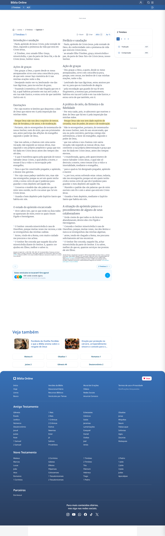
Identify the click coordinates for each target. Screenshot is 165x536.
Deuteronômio (19, 427)
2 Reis (50, 416)
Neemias (52, 430)
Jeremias (87, 423)
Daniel (86, 434)
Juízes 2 (28, 364)
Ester (50, 434)
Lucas (15, 465)
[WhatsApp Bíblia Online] (79, 514)
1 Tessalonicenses (56, 476)
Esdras (51, 427)
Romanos (17, 476)
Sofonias (122, 430)
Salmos (51, 441)
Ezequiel (86, 430)
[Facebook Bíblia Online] (85, 514)
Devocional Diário (55, 389)
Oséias (86, 437)
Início (15, 385)
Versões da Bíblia (55, 385)
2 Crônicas (52, 423)
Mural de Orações (91, 385)
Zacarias (121, 437)
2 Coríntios (53, 458)
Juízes (15, 434)
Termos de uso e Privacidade (130, 385)
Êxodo (16, 416)
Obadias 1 (62, 356)
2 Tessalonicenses (56, 479)
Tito (85, 465)
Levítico (16, 419)
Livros (19, 30)
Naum (121, 423)
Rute (15, 437)
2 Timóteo (29, 30)
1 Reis (50, 412)
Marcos (16, 462)
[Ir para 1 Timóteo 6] (15, 266)
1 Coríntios (18, 479)
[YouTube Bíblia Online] (74, 514)
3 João (121, 469)
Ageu (120, 434)
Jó (49, 437)
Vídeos (86, 389)
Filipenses (52, 469)
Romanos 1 (96, 356)
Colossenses (53, 472)
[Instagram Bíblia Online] (68, 514)
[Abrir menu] (152, 2)
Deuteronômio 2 (96, 364)
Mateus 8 (28, 356)
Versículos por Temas (57, 396)
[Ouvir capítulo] (152, 7)
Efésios (51, 465)
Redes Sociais (89, 392)
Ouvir (81, 34)
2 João (121, 465)
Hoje (15, 389)
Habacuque (123, 427)
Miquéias (122, 419)
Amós (85, 444)
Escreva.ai (17, 495)
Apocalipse (123, 476)
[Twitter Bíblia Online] (97, 514)
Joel (84, 441)
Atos (15, 472)
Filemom (87, 469)
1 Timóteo (87, 458)
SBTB (15, 255)
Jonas (120, 416)
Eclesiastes (88, 412)
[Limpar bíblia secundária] (101, 34)
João (15, 469)
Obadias (121, 412)
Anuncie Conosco (90, 396)
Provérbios (53, 444)
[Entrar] (141, 2)
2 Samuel (17, 444)
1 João (121, 462)
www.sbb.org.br (70, 257)
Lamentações (89, 427)
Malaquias (122, 441)
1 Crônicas (52, 419)
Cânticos (87, 416)
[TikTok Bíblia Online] (91, 514)
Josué (15, 430)
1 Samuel (17, 441)
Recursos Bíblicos (55, 392)
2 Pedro (121, 458)
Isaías (85, 419)
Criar (91, 34)
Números (17, 423)
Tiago (85, 476)
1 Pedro (86, 479)
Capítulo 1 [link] (40, 30)
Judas (120, 472)
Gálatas (51, 462)
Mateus (16, 458)
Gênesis (16, 412)
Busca (15, 396)
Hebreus (87, 472)
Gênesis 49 (62, 364)
